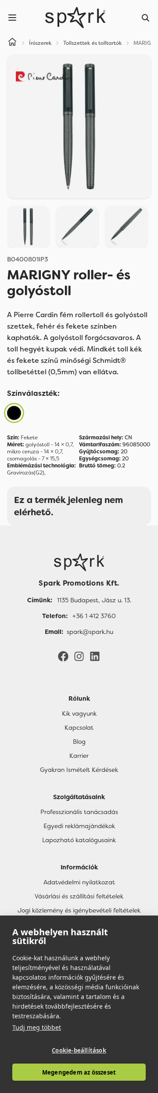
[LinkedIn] (95, 656)
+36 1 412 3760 (94, 616)
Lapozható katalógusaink (79, 840)
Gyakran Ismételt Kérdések (79, 770)
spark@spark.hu (90, 632)
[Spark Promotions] (75, 17)
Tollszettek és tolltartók (92, 43)
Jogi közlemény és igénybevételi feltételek (79, 910)
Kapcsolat (79, 727)
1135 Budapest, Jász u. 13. (94, 600)
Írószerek (40, 43)
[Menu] (12, 17)
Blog (79, 742)
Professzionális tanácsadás (79, 812)
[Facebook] (63, 656)
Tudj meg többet (36, 1027)
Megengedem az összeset (79, 1072)
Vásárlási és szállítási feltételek (79, 896)
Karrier (79, 756)
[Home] (12, 43)
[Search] (145, 17)
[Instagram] (79, 656)
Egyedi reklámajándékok (79, 826)
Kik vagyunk (79, 713)
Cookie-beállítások (79, 1050)
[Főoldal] (79, 562)
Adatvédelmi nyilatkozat (79, 882)
